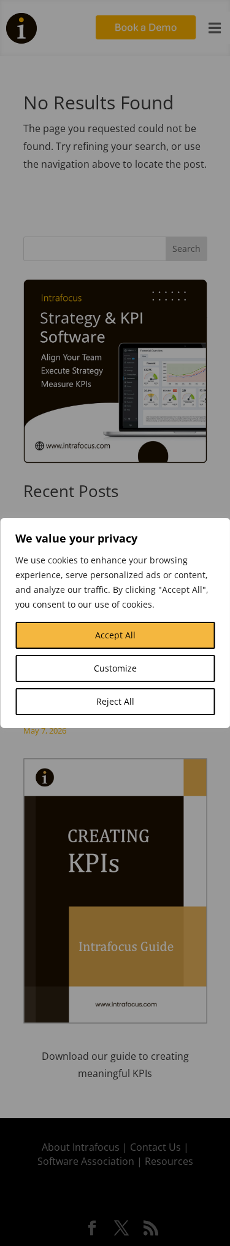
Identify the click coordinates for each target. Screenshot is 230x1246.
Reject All (115, 701)
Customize (115, 668)
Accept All (115, 635)
